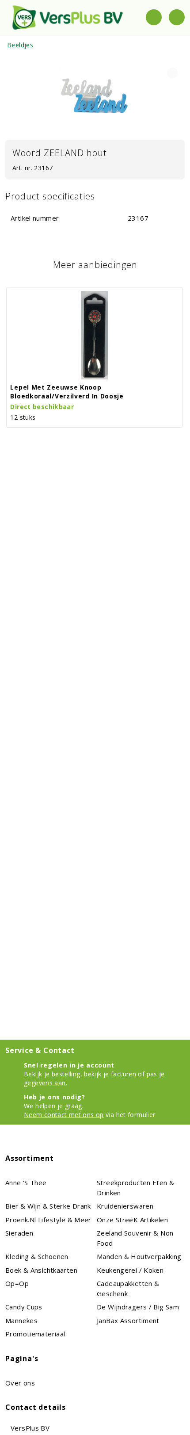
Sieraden (19, 1232)
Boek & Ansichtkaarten (41, 1270)
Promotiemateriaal (35, 1333)
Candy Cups (23, 1306)
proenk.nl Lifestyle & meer (48, 1219)
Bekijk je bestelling (52, 1074)
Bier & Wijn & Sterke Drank (48, 1206)
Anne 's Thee (26, 1182)
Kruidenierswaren (125, 1206)
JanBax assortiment (128, 1320)
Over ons (20, 1382)
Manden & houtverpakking (139, 1256)
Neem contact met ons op (64, 1114)
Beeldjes (20, 45)
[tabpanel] (95, 95)
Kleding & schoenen (36, 1256)
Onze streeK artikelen (132, 1219)
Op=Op (17, 1283)
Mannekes (21, 1320)
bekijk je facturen (110, 1074)
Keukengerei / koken (130, 1270)
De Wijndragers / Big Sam (138, 1306)
